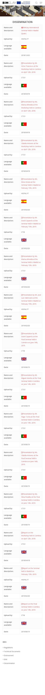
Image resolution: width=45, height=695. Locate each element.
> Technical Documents (11, 651)
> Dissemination (9, 663)
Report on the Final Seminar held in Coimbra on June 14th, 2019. (30, 607)
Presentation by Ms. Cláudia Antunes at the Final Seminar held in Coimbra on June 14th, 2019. (29, 458)
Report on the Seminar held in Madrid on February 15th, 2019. (30, 571)
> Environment (8, 655)
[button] (41, 3)
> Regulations (8, 647)
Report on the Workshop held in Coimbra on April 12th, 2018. (31, 535)
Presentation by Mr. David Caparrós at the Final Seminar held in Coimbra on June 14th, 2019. (29, 339)
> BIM (5, 659)
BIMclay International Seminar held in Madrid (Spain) (30, 30)
